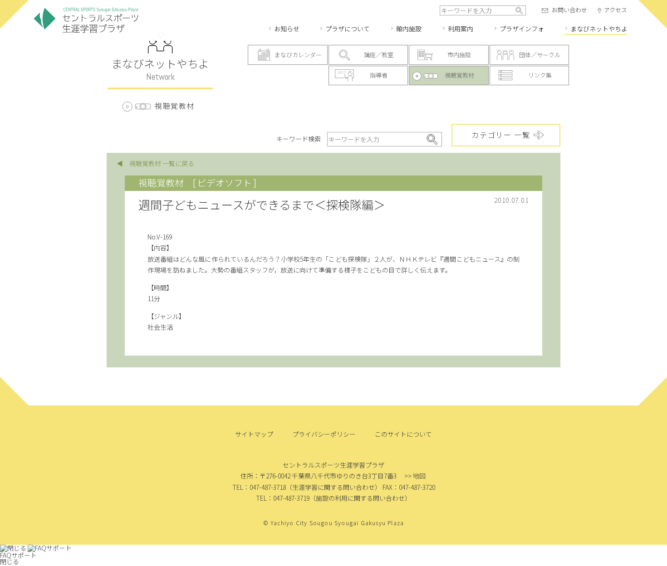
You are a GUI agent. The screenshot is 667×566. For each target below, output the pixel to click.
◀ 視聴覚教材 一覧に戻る (155, 163)
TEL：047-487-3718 (259, 487)
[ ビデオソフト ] (224, 182)
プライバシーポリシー (324, 434)
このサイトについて (403, 434)
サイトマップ (254, 434)
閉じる (9, 561)
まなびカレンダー (298, 54)
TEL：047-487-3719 (282, 498)
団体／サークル (539, 54)
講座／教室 (378, 54)
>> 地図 (415, 475)
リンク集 (540, 75)
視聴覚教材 (459, 75)
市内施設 (459, 54)
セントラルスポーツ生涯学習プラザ (86, 21)
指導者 (378, 75)
